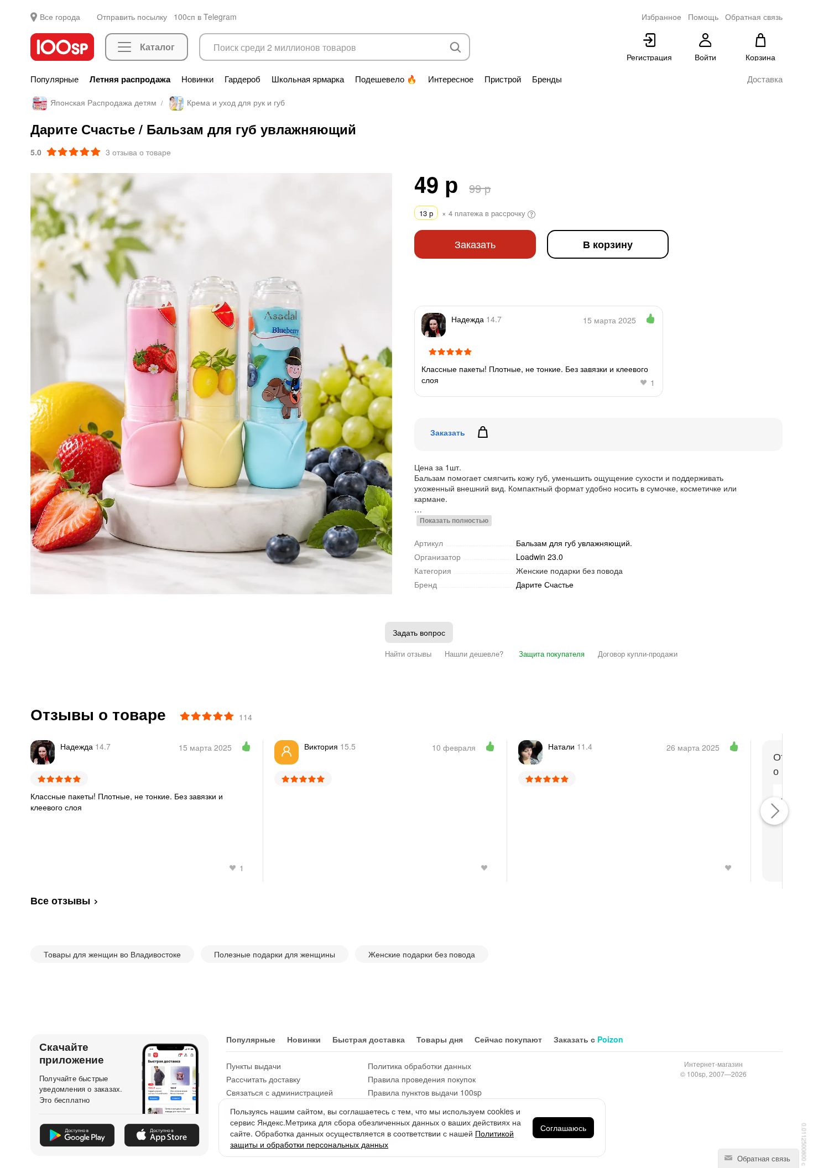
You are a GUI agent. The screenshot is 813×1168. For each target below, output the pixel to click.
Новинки (197, 79)
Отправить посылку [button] (132, 16)
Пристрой (502, 79)
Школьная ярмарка (308, 79)
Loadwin (539, 556)
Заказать (475, 244)
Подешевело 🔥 (386, 79)
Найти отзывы (408, 653)
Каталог (157, 46)
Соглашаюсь (563, 1127)
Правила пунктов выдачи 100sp (425, 1092)
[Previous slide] (38, 383)
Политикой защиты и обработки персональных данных (372, 1139)
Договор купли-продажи (638, 653)
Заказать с (588, 1039)
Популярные (54, 79)
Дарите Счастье (545, 584)
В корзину (608, 244)
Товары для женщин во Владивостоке (112, 954)
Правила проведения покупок (422, 1079)
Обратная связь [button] (754, 16)
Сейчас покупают (508, 1039)
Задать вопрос (419, 632)
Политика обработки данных (419, 1065)
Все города (60, 16)
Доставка (765, 79)
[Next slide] (384, 383)
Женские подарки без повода (569, 570)
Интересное (450, 79)
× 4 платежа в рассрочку (473, 213)
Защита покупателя (551, 653)
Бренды (547, 79)
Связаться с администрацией (279, 1092)
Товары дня (439, 1039)
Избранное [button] (661, 16)
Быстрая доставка (368, 1039)
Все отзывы (60, 900)
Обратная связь (762, 1158)
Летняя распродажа (130, 79)
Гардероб (242, 79)
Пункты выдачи (253, 1065)
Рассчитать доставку (263, 1079)
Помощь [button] (703, 16)
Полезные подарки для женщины (274, 954)
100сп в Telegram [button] (205, 16)
